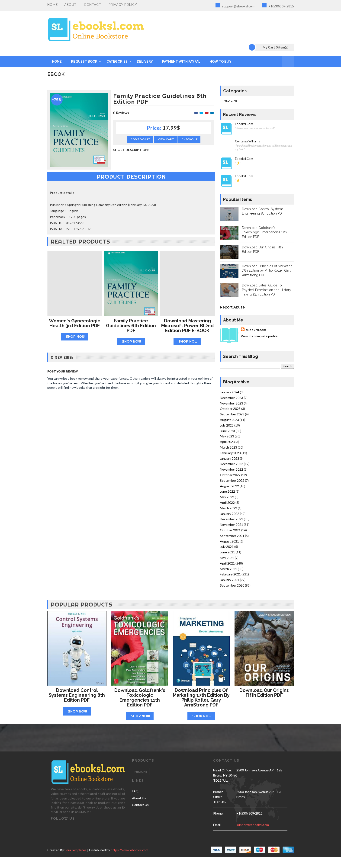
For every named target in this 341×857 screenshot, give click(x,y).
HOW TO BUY (221, 61)
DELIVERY (145, 61)
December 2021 (231, 519)
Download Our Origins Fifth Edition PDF (264, 692)
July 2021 (227, 547)
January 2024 (229, 392)
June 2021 (227, 552)
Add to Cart (140, 139)
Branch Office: (218, 794)
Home (52, 4)
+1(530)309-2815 (281, 6)
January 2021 (229, 580)
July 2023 (227, 425)
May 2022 (227, 497)
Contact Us (140, 805)
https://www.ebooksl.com (129, 850)
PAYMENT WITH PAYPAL (181, 61)
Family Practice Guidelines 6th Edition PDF (131, 325)
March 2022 (228, 508)
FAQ (135, 791)
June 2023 (227, 431)
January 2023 (229, 458)
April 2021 (227, 563)
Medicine (230, 100)
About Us (139, 798)
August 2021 (229, 541)
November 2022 (231, 469)
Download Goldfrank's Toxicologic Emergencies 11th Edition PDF (264, 232)
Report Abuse (232, 307)
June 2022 (227, 491)
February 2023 (230, 453)
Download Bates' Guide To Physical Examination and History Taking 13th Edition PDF (266, 289)
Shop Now (75, 336)
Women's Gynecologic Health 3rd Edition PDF (74, 323)
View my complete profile (259, 336)
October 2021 (230, 530)
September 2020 (232, 585)
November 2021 (231, 524)
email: (217, 825)
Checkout (189, 139)
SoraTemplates (75, 850)
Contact (92, 4)
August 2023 (229, 420)
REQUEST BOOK (84, 61)
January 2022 (229, 514)
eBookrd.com (255, 330)
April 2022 (227, 502)
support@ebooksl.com (237, 6)
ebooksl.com (244, 124)
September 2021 (232, 536)
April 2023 (227, 442)
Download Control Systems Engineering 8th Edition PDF (77, 695)
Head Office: (222, 770)
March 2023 (228, 447)
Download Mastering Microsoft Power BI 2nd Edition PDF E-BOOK (187, 325)
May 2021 (227, 558)
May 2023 (227, 436)
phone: (218, 813)
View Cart (166, 139)
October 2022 (230, 475)
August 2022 (229, 486)
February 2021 (230, 574)
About (70, 4)
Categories (117, 61)
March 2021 (228, 569)
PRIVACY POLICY (123, 4)
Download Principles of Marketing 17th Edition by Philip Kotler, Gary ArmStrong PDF (267, 270)
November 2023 (231, 403)
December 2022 (231, 464)
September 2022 (232, 480)
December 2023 (231, 398)
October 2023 (230, 409)
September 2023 (232, 414)
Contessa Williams (247, 141)
